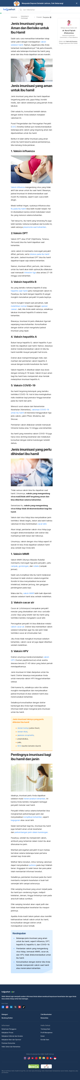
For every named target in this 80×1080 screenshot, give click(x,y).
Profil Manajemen (46, 1032)
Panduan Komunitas (8, 1043)
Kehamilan (14, 17)
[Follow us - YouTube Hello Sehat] (19, 1007)
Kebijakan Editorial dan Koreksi (12, 1036)
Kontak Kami (45, 1039)
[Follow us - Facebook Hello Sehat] (3, 1007)
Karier (43, 1036)
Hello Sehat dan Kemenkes (11, 1047)
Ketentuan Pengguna (9, 1029)
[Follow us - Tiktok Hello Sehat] (23, 1007)
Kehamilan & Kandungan (24, 17)
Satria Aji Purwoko (71, 41)
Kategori (5, 1014)
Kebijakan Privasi (7, 1032)
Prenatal (39, 17)
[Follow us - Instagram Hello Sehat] (7, 1007)
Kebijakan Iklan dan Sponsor (11, 1039)
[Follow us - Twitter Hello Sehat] (15, 1007)
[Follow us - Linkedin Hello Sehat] (11, 1007)
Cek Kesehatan (46, 1014)
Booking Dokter (7, 1018)
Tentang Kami (45, 1029)
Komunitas (44, 1018)
